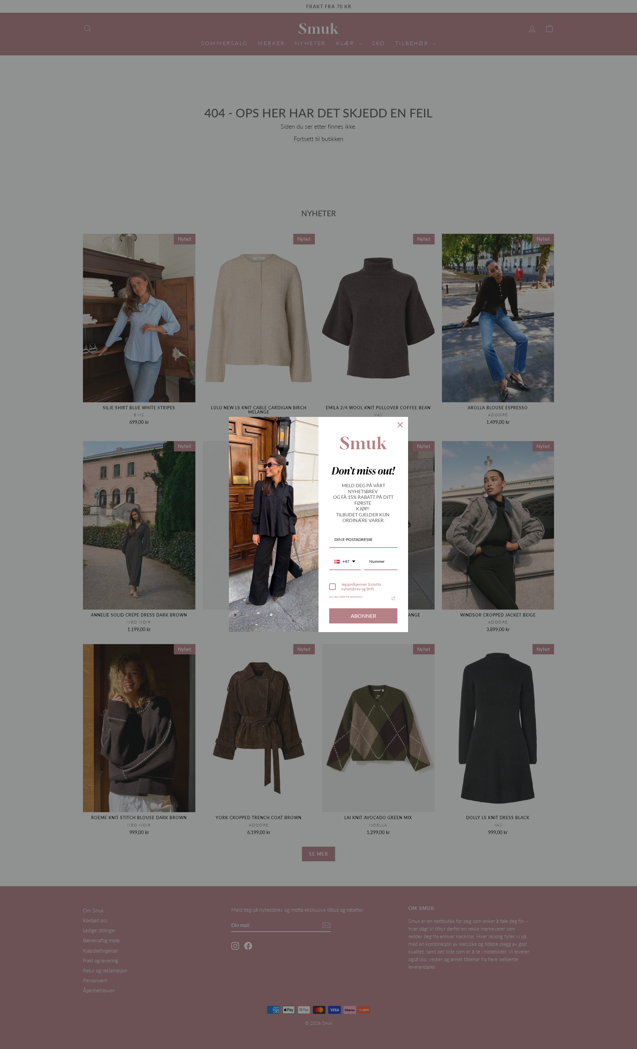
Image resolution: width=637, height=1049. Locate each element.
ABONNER (363, 616)
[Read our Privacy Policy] (393, 598)
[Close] (400, 425)
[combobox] (345, 562)
